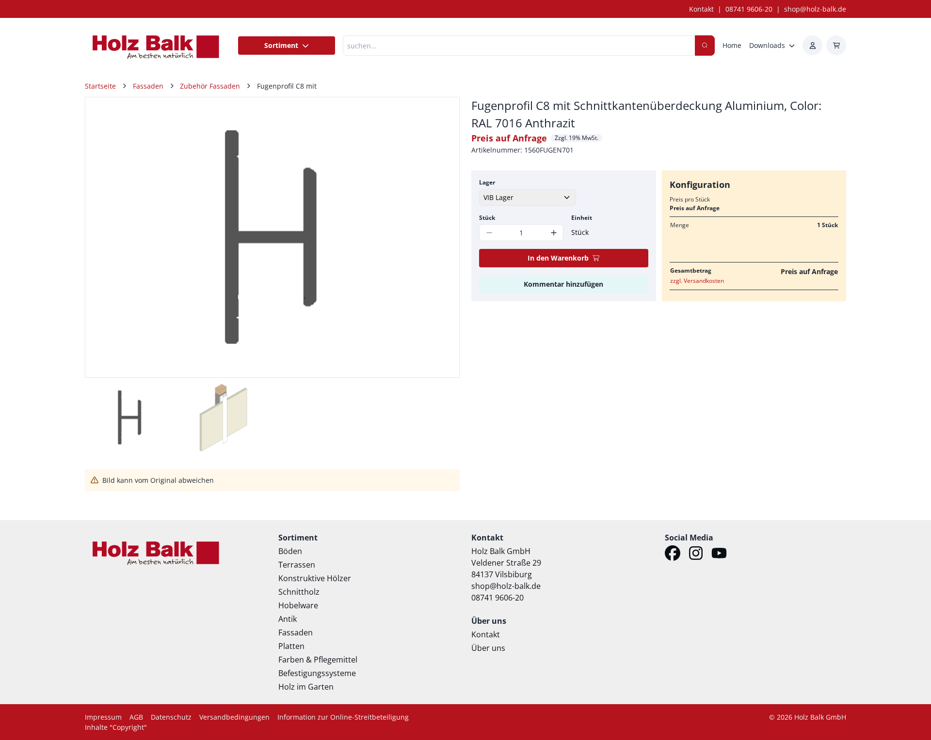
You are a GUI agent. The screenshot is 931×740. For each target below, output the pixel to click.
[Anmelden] (812, 45)
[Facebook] (672, 554)
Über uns (488, 648)
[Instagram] (696, 554)
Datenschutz (171, 717)
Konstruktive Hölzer (314, 578)
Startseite (100, 86)
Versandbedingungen (234, 717)
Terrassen (296, 564)
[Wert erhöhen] (553, 233)
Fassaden (295, 632)
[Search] (705, 45)
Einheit (581, 218)
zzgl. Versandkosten (697, 281)
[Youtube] (719, 554)
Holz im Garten (306, 686)
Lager (487, 182)
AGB (136, 717)
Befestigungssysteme (317, 673)
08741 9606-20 (748, 9)
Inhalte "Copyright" (116, 727)
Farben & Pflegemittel (317, 659)
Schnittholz (299, 591)
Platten (291, 646)
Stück (487, 218)
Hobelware (298, 605)
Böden (290, 551)
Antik (287, 619)
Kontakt (701, 9)
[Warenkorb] (836, 45)
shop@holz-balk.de (815, 9)
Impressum (103, 717)
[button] (442, 237)
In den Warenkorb (558, 257)
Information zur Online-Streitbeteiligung (343, 717)
